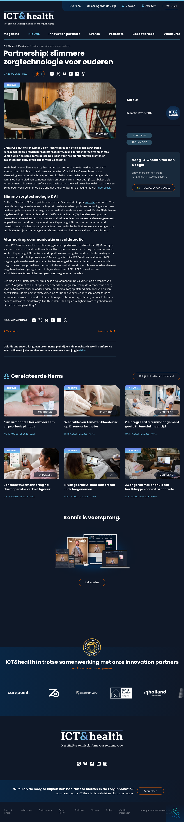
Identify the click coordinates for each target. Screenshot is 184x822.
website (90, 202)
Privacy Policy (62, 811)
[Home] (4, 46)
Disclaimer (79, 810)
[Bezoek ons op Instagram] (105, 764)
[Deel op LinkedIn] (77, 74)
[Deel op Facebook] (71, 74)
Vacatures (172, 34)
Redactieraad (143, 34)
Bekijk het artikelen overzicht (156, 376)
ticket (82, 350)
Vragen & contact (8, 811)
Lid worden (92, 582)
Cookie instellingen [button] (124, 811)
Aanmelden (150, 791)
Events (94, 34)
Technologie (139, 142)
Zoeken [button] (130, 6)
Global (109, 810)
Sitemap (95, 810)
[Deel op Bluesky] (64, 74)
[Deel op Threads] (52, 74)
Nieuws (34, 34)
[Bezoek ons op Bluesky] (85, 764)
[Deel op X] (58, 74)
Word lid (171, 6)
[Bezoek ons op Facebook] (92, 764)
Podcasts (116, 34)
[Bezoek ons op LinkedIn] (99, 764)
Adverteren (26, 810)
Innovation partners (64, 34)
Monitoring (23, 46)
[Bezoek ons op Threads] (79, 764)
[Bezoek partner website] (41, 693)
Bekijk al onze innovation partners (92, 668)
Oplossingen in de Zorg (101, 6)
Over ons (75, 6)
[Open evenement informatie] (175, 813)
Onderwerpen (45, 810)
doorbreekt (104, 187)
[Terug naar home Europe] (29, 18)
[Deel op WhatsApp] (83, 74)
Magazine (11, 34)
